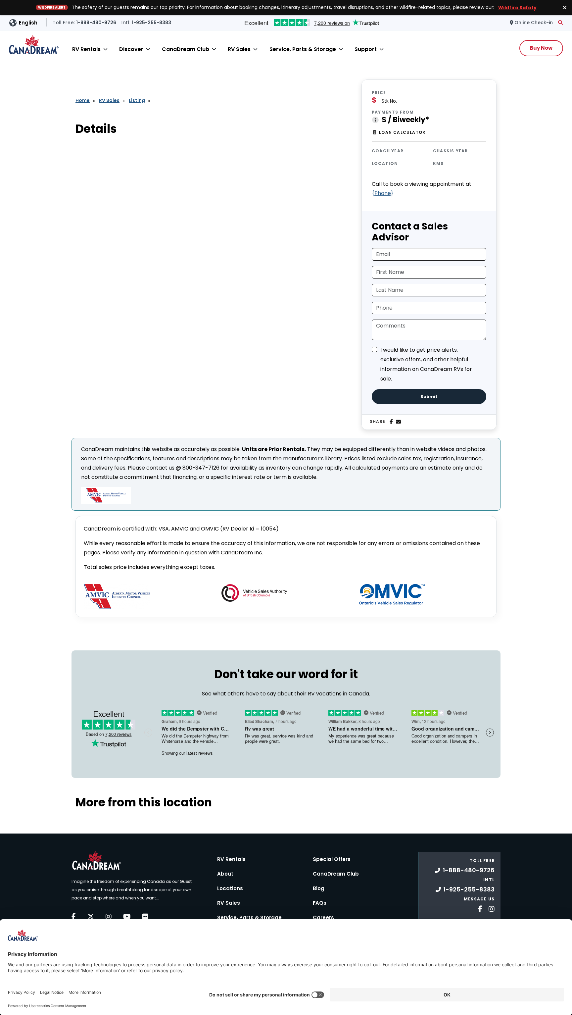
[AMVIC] (117, 596)
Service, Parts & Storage (302, 49)
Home (82, 100)
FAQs (319, 902)
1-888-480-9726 (469, 870)
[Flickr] (145, 916)
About (225, 873)
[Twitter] (90, 916)
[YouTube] (127, 916)
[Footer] (477, 908)
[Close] (105, 49)
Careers (323, 917)
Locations (230, 888)
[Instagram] (109, 916)
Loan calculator (402, 132)
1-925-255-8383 (469, 889)
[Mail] (398, 422)
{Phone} (382, 193)
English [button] (28, 22)
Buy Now (541, 47)
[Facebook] (391, 422)
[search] (560, 22)
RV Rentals (86, 49)
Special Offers (332, 859)
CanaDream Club (185, 49)
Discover (131, 49)
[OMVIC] (392, 594)
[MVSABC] (254, 593)
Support (366, 49)
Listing (137, 100)
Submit (429, 396)
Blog (318, 888)
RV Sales (239, 49)
